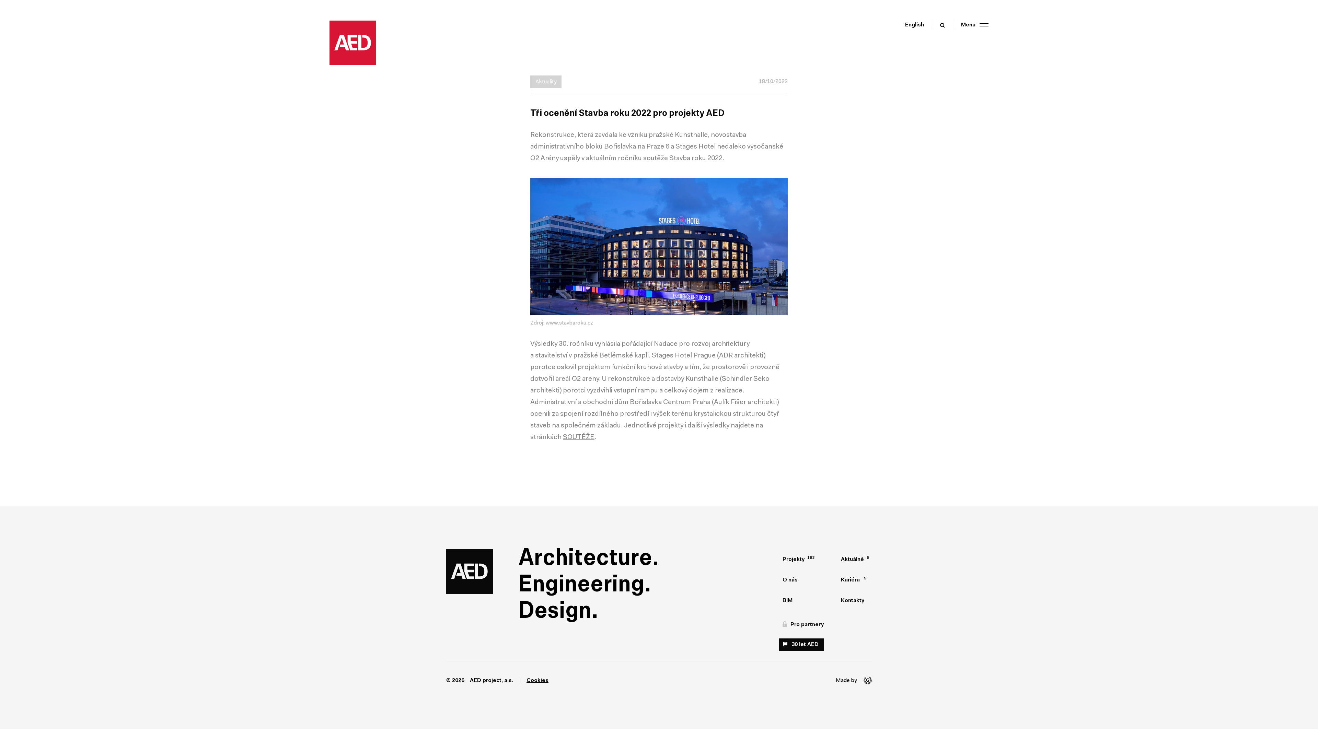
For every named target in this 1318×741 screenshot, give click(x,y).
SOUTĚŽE (578, 437)
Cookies (537, 680)
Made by (846, 680)
